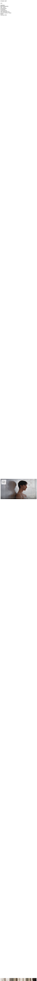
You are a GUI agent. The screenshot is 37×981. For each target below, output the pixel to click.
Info (1, 3)
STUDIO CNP (3, 1)
